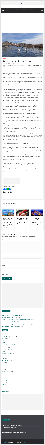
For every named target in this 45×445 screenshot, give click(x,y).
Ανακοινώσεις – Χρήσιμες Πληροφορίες (9, 344)
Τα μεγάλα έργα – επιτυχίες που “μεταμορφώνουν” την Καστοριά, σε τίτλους (16, 319)
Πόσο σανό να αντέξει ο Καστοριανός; (9, 317)
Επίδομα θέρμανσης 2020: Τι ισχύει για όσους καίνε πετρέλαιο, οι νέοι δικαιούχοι (22, 221)
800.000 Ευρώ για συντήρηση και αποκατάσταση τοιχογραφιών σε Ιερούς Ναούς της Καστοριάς (7, 221)
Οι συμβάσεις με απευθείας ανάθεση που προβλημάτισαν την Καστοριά (15, 322)
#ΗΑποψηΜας (8, 9)
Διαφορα (3, 356)
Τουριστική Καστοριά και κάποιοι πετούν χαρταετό (11, 326)
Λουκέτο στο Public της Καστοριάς (35, 202)
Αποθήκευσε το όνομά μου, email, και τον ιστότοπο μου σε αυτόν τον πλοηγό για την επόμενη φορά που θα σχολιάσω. (22, 273)
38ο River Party (4, 334)
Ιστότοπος (4, 265)
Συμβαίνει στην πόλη (5, 380)
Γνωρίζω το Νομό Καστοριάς (7, 353)
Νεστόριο (3, 375)
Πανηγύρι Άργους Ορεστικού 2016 (8, 376)
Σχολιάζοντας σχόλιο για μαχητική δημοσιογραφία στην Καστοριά (14, 313)
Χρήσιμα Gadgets (5, 391)
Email (3, 260)
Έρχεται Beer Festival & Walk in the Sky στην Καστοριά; (12, 315)
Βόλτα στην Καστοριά (6, 349)
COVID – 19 (4, 338)
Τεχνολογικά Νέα (5, 387)
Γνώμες (3, 351)
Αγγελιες (23, 9)
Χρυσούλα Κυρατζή (11, 63)
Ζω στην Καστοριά (5, 364)
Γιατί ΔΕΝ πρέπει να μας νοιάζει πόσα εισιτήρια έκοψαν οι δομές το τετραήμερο (16, 324)
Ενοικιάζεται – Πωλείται (6, 360)
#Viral (3, 333)
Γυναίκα (3, 355)
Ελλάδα (3, 358)
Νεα (2, 373)
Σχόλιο (3, 239)
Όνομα (3, 254)
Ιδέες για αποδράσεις (5, 366)
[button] (11, 9)
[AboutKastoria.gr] (3, 10)
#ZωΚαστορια (16, 9)
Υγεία (3, 389)
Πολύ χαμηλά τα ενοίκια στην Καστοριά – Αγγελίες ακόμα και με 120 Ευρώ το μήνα (37, 221)
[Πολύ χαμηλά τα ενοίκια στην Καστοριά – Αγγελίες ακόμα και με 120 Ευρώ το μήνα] (37, 210)
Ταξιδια (3, 384)
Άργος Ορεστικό (4, 347)
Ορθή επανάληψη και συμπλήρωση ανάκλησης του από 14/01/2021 (14, 321)
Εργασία (3, 362)
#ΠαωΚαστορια (31, 9)
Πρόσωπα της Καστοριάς (6, 378)
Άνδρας (3, 345)
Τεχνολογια (4, 386)
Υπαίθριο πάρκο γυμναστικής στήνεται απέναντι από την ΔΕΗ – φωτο (11, 202)
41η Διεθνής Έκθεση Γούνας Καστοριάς (9, 336)
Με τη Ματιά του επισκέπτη (7, 371)
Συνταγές (3, 382)
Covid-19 (3, 340)
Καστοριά (4, 58)
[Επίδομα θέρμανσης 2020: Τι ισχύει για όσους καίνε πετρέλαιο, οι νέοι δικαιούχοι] (22, 210)
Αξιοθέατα (7, 11)
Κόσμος (3, 369)
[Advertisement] (22, 25)
